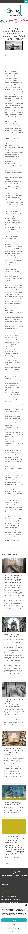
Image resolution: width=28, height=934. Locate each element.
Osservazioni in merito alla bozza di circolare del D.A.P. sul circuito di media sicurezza (13, 751)
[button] (26, 905)
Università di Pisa (5, 891)
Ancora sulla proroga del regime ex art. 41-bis (12, 635)
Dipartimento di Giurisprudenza (9, 893)
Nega (14, 924)
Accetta (14, 920)
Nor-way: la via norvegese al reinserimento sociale (14, 803)
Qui (6, 540)
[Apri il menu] (26, 1)
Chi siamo (17, 932)
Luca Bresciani (8, 888)
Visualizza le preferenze (14, 928)
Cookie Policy (11, 932)
